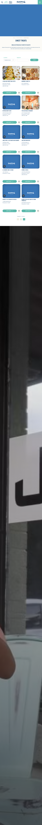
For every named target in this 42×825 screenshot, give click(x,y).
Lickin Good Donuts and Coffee (9, 81)
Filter (34, 59)
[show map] (19, 92)
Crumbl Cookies (25, 170)
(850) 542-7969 (24, 115)
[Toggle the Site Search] (2, 2)
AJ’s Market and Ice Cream (8, 170)
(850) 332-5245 (5, 145)
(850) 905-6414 (24, 174)
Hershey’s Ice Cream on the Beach (10, 199)
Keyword (19, 57)
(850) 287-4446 (5, 86)
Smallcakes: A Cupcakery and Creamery (11, 140)
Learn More (8, 92)
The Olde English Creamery (27, 111)
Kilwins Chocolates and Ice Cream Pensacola (29, 200)
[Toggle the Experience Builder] (6, 2)
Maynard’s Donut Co (26, 81)
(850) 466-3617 (24, 145)
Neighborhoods (8, 60)
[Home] (21, 2)
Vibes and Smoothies (26, 140)
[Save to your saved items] (4, 77)
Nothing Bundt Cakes (7, 111)
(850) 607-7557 (5, 115)
